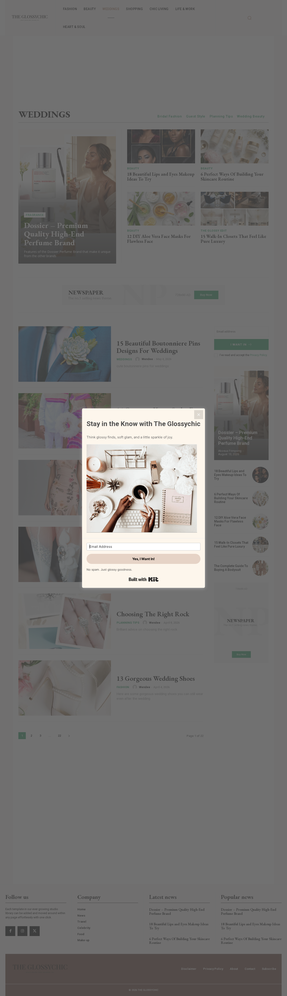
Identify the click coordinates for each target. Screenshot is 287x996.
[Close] (198, 414)
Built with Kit (144, 579)
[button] (143, 489)
